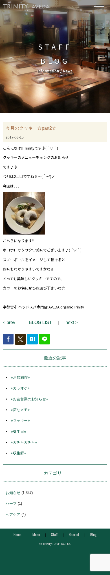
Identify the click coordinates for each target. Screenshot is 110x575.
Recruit (74, 534)
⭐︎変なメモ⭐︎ (20, 410)
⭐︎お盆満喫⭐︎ (20, 377)
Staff (54, 534)
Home (17, 534)
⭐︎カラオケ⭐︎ (20, 388)
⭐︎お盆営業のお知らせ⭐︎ (29, 399)
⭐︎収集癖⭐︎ (18, 453)
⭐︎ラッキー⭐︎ (20, 420)
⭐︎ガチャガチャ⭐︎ (24, 442)
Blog (93, 534)
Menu (36, 534)
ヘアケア (13, 514)
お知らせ (13, 493)
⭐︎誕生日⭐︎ (18, 431)
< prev (9, 322)
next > (71, 322)
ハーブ (11, 503)
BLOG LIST (40, 322)
